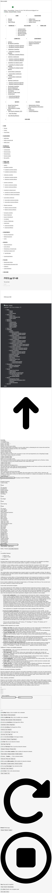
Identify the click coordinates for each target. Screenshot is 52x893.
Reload (2, 830)
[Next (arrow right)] (2, 691)
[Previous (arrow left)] (1, 691)
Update (10, 830)
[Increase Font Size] (1, 495)
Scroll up (3, 729)
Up (6, 729)
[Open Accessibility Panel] (1, 687)
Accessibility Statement (13, 548)
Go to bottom (3, 739)
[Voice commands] (1, 710)
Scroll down (3, 724)
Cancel (5, 886)
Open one (13, 758)
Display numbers (11, 753)
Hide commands (9, 719)
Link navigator (4, 543)
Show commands (11, 714)
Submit (5, 773)
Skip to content (4, 1)
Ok (8, 773)
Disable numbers (11, 763)
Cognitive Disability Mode (6, 456)
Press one (8, 758)
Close (7, 891)
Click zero (3, 758)
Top (6, 734)
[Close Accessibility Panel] (6, 441)
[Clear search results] (1, 479)
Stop (2, 886)
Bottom (8, 739)
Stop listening (10, 886)
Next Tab (8, 744)
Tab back (3, 749)
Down (8, 724)
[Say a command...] (1, 694)
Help (2, 714)
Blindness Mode (4, 469)
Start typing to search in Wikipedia (22, 477)
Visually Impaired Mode (6, 450)
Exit (2, 891)
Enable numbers (19, 753)
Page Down (12, 724)
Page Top (10, 734)
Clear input (3, 768)
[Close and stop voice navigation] (2, 710)
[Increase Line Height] (1, 500)
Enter (2, 773)
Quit (4, 891)
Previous (7, 749)
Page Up (9, 729)
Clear (7, 768)
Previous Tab (12, 749)
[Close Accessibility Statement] (1, 551)
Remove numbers (18, 763)
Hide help (3, 719)
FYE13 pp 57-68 (7, 296)
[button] (10, 123)
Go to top (3, 734)
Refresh (6, 830)
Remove (11, 768)
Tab (2, 744)
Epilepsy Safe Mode (5, 443)
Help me (5, 714)
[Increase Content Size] (1, 484)
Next (4, 744)
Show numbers (4, 753)
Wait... (17, 697)
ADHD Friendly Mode (6, 462)
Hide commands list (17, 719)
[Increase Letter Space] (1, 505)
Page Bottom (13, 739)
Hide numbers (3, 763)
